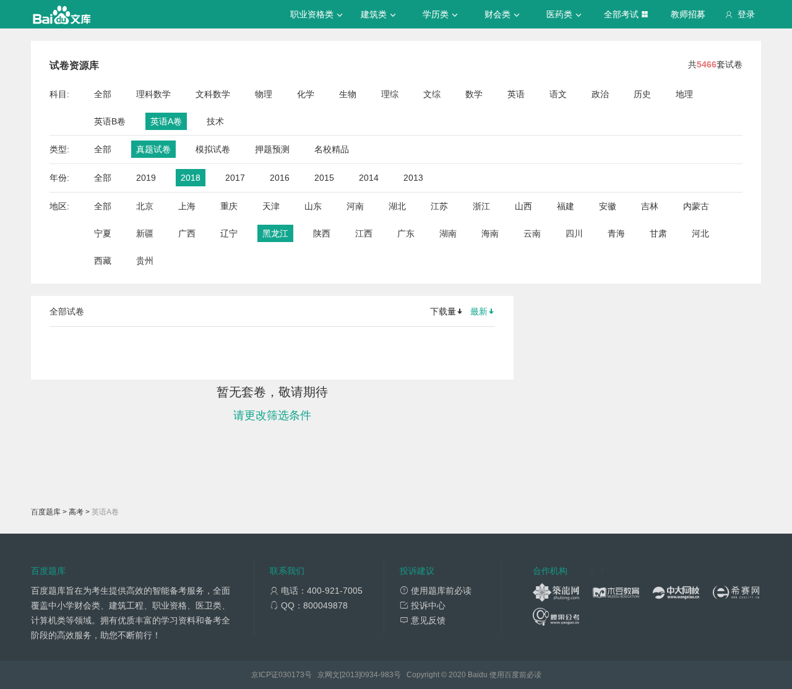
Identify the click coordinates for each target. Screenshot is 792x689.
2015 (324, 178)
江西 (363, 233)
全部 (102, 94)
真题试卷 (153, 149)
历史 (642, 94)
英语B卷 (110, 121)
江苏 (439, 206)
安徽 (607, 206)
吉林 (649, 206)
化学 (305, 94)
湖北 (397, 206)
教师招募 (688, 14)
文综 (432, 94)
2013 (413, 178)
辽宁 (229, 233)
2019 (146, 178)
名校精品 (331, 149)
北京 (144, 206)
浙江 (481, 206)
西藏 (102, 261)
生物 (347, 94)
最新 (479, 311)
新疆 (144, 233)
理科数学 (153, 94)
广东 (406, 233)
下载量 (443, 311)
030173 (291, 674)
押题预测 (272, 149)
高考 (76, 512)
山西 (523, 206)
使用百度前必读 (515, 674)
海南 (490, 233)
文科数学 (213, 94)
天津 (271, 206)
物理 (263, 94)
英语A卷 (166, 121)
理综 (389, 94)
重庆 (229, 206)
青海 (616, 233)
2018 (190, 178)
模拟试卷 (213, 149)
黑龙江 (275, 233)
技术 (215, 121)
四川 (574, 233)
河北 (700, 233)
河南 (355, 206)
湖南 (448, 233)
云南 (532, 233)
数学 (474, 94)
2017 (235, 178)
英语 (516, 94)
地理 (684, 94)
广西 (187, 233)
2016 (280, 178)
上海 (187, 206)
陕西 (321, 233)
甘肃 (658, 233)
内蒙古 (696, 206)
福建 (565, 206)
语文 (558, 94)
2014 (369, 178)
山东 (313, 206)
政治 (600, 94)
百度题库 (46, 512)
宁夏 (102, 233)
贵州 (144, 261)
